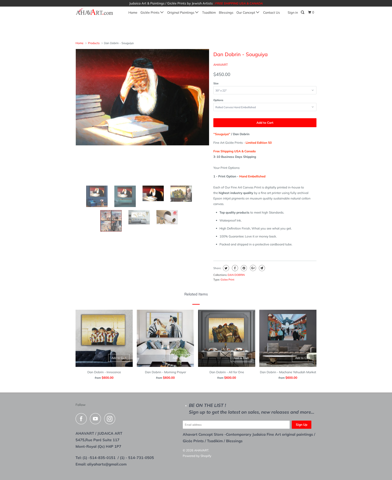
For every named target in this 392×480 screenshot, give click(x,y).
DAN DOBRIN (236, 274)
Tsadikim (209, 12)
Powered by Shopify (197, 456)
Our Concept (246, 12)
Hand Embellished (252, 176)
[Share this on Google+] (252, 268)
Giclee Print (227, 279)
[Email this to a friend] (261, 268)
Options (218, 100)
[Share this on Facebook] (234, 268)
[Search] (303, 12)
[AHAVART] (96, 12)
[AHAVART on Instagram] (111, 418)
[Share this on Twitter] (225, 268)
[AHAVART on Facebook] (82, 418)
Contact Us (271, 12)
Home (132, 12)
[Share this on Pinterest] (243, 268)
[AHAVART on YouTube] (96, 418)
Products (94, 43)
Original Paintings (181, 12)
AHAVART (220, 65)
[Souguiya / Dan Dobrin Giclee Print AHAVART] (142, 97)
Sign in (293, 12)
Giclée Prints (150, 12)
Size (215, 83)
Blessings (226, 12)
